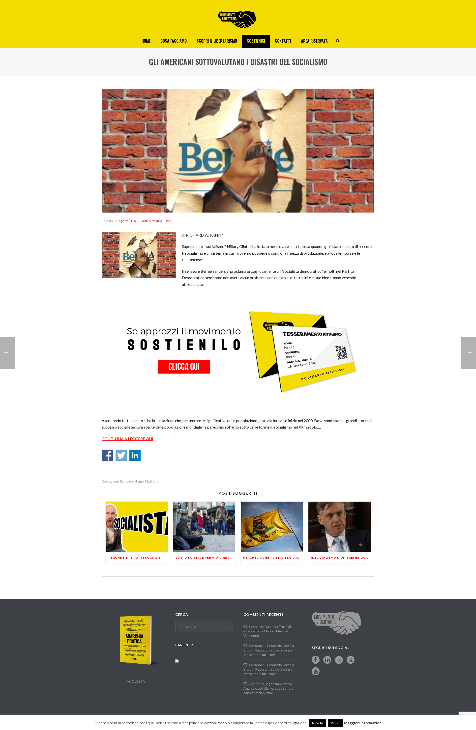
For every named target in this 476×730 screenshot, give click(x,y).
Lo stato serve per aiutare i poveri (206, 557)
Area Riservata (314, 41)
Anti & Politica (152, 221)
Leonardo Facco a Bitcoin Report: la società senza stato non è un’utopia (268, 650)
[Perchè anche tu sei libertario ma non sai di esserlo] (272, 526)
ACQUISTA (136, 681)
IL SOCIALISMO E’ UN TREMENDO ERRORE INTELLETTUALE (341, 557)
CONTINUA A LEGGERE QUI (127, 438)
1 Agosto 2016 (126, 221)
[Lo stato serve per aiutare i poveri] (204, 526)
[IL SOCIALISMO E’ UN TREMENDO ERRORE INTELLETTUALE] (339, 526)
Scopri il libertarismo (217, 41)
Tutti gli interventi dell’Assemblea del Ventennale (267, 631)
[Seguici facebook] (316, 660)
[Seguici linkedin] (327, 660)
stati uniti (152, 481)
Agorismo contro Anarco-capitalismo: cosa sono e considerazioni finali (268, 688)
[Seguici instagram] (339, 660)
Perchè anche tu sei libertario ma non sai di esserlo (273, 557)
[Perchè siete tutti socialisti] (137, 526)
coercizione (110, 481)
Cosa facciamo (173, 41)
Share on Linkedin (135, 455)
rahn (123, 481)
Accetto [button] (317, 723)
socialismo (136, 481)
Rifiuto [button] (335, 723)
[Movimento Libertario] (238, 17)
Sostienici (256, 41)
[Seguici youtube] (316, 671)
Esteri (167, 221)
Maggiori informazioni (363, 723)
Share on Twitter (121, 455)
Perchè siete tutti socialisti (137, 557)
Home (146, 41)
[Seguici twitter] (351, 660)
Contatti (283, 41)
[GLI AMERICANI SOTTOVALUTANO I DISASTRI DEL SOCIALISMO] (238, 151)
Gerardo (255, 646)
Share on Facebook (107, 455)
